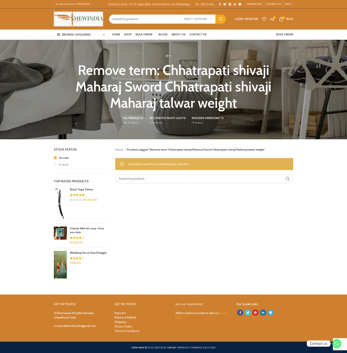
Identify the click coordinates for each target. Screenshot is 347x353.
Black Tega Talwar (81, 189)
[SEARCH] (220, 19)
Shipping (120, 322)
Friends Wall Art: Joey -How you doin (87, 230)
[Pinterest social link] (230, 4)
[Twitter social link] (224, 4)
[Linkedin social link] (235, 4)
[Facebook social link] (220, 4)
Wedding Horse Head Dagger (88, 252)
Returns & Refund (125, 317)
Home (119, 149)
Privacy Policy (123, 326)
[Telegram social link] (240, 4)
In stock (63, 164)
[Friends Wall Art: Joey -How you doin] (60, 236)
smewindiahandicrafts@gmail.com (75, 326)
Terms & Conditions (127, 331)
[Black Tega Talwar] (60, 204)
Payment (120, 313)
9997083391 (83, 3)
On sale (63, 158)
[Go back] (168, 56)
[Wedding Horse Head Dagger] (60, 264)
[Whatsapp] (336, 343)
